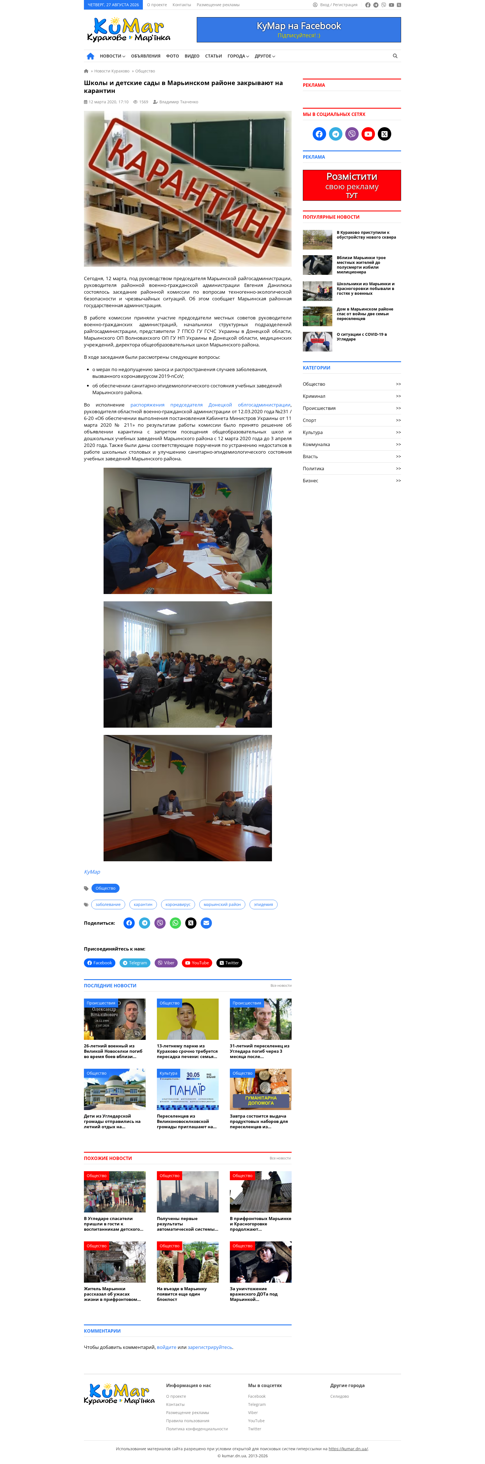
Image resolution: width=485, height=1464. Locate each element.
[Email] (206, 923)
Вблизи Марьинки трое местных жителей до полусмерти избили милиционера (361, 264)
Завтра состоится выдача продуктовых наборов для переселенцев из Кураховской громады (259, 1121)
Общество (105, 888)
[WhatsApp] (175, 923)
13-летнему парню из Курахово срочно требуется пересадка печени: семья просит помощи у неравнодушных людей (187, 1051)
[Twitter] (190, 923)
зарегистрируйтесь (210, 1347)
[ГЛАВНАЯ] (90, 56)
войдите (167, 1347)
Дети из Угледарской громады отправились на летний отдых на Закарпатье (112, 1121)
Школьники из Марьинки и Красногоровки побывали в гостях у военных (366, 288)
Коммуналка (352, 444)
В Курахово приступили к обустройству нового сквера (366, 234)
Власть (352, 456)
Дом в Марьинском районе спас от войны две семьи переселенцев (365, 314)
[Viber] (160, 923)
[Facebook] (129, 923)
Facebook (257, 1396)
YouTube (256, 1420)
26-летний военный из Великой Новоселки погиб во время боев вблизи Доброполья (113, 1051)
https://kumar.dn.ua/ (348, 1448)
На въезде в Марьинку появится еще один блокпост (182, 1294)
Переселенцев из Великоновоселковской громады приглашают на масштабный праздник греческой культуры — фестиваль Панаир (185, 1121)
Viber (253, 1412)
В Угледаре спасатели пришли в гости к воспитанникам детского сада (112, 1224)
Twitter (254, 1428)
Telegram (257, 1404)
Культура (168, 1073)
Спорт (352, 420)
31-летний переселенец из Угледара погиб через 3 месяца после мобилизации (259, 1051)
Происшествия (101, 1003)
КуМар (92, 871)
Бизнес (352, 481)
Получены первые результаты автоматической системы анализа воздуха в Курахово (186, 1224)
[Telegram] (144, 923)
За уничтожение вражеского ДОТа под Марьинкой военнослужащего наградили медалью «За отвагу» (257, 1294)
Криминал (352, 396)
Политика (352, 468)
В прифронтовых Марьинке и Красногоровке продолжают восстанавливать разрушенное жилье (260, 1224)
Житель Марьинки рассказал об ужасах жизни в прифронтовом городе (110, 1294)
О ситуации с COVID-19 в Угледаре (362, 336)
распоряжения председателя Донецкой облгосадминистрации (210, 404)
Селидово (339, 1396)
